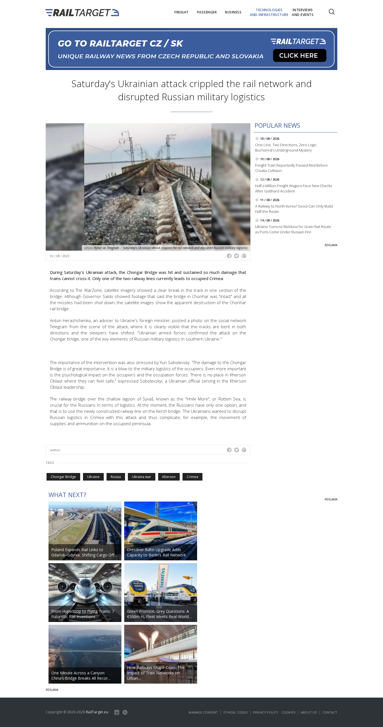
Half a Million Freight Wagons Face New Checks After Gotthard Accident (293, 188)
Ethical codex (235, 712)
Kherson (169, 476)
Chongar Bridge (63, 476)
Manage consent (203, 712)
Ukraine (93, 476)
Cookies (288, 712)
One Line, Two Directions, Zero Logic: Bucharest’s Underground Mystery (286, 147)
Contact (329, 712)
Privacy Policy (265, 712)
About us (309, 712)
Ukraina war (141, 476)
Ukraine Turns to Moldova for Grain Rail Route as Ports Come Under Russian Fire (293, 229)
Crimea (192, 476)
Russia (116, 476)
